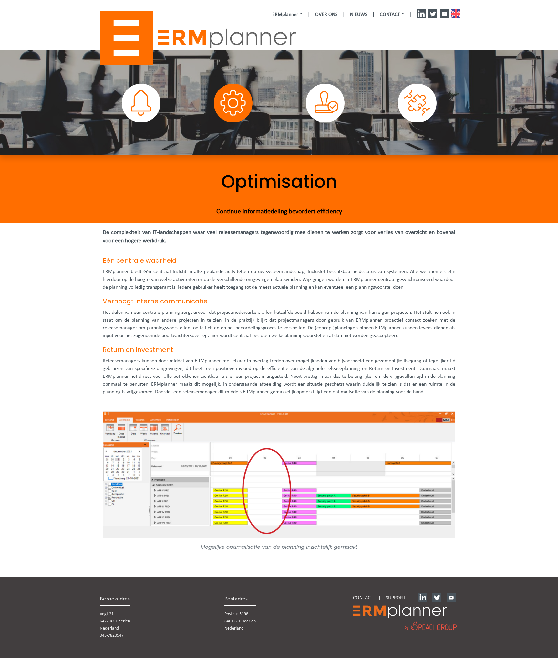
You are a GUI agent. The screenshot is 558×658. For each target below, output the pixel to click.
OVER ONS (326, 14)
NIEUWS (358, 14)
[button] (287, 14)
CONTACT (363, 597)
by (406, 627)
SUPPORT (396, 597)
